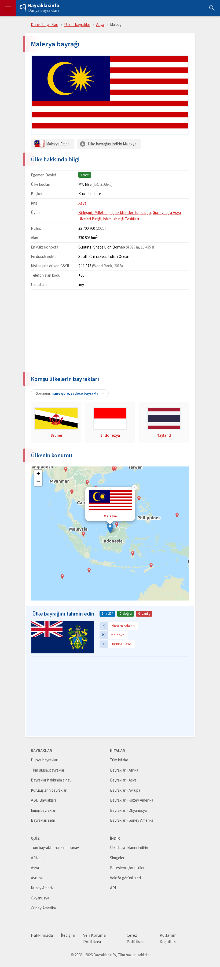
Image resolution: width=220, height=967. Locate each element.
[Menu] (8, 8)
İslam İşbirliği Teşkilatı (121, 219)
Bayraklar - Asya (123, 780)
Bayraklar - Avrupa (125, 790)
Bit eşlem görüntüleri (127, 868)
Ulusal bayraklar (77, 24)
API (113, 888)
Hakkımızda (42, 935)
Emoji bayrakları (43, 810)
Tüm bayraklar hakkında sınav (55, 848)
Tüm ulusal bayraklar (47, 770)
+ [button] (38, 473)
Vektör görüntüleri (125, 878)
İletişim (68, 935)
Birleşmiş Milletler (93, 212)
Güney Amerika (43, 908)
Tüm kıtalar (119, 760)
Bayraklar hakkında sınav (51, 780)
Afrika (36, 858)
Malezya (110, 516)
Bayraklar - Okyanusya (128, 810)
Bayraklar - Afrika (124, 770)
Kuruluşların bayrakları (49, 790)
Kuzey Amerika (43, 888)
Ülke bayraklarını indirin (129, 848)
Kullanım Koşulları (168, 938)
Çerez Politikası (135, 938)
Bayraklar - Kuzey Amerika (131, 800)
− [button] (38, 482)
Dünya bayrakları (43, 10)
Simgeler (117, 858)
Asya (100, 24)
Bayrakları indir (43, 820)
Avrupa (37, 878)
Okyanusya (40, 898)
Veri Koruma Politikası (94, 938)
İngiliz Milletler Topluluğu (130, 212)
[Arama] (212, 8)
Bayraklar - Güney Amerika (131, 820)
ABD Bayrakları (43, 800)
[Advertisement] (110, 331)
